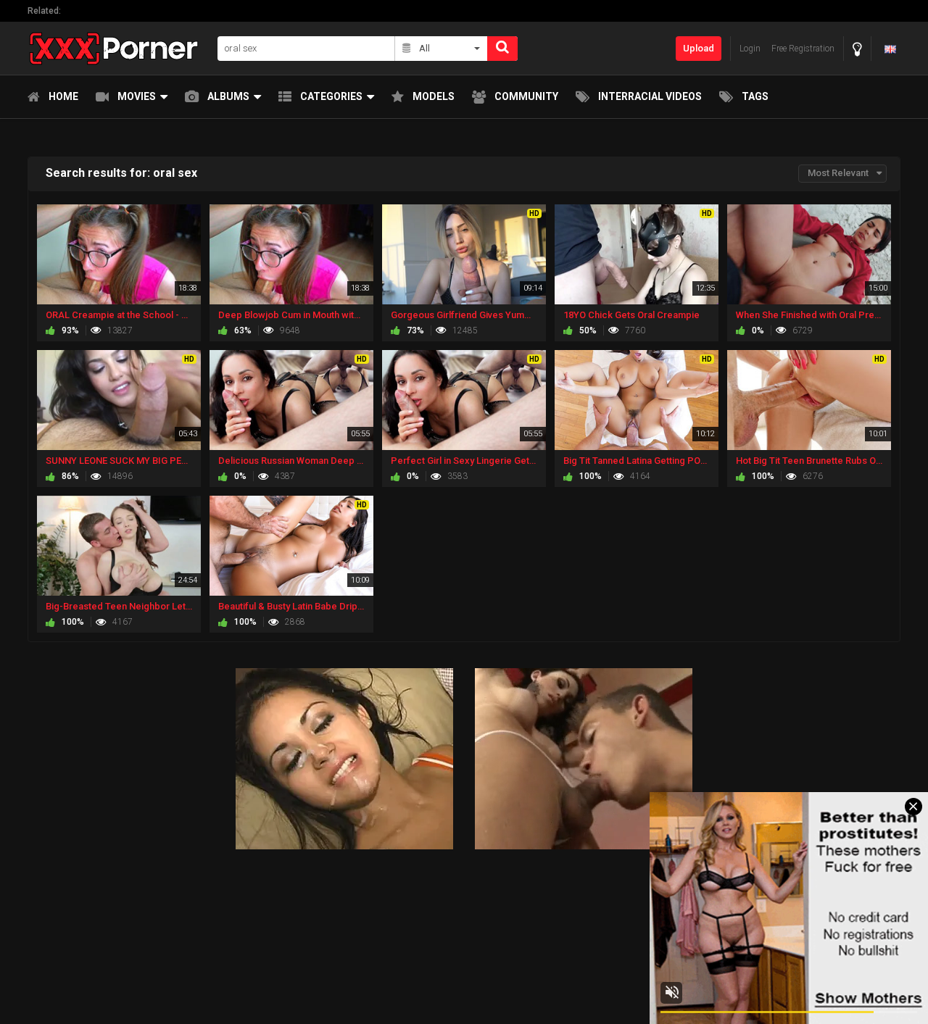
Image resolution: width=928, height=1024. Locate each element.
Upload (698, 48)
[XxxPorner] (118, 48)
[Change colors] (857, 49)
